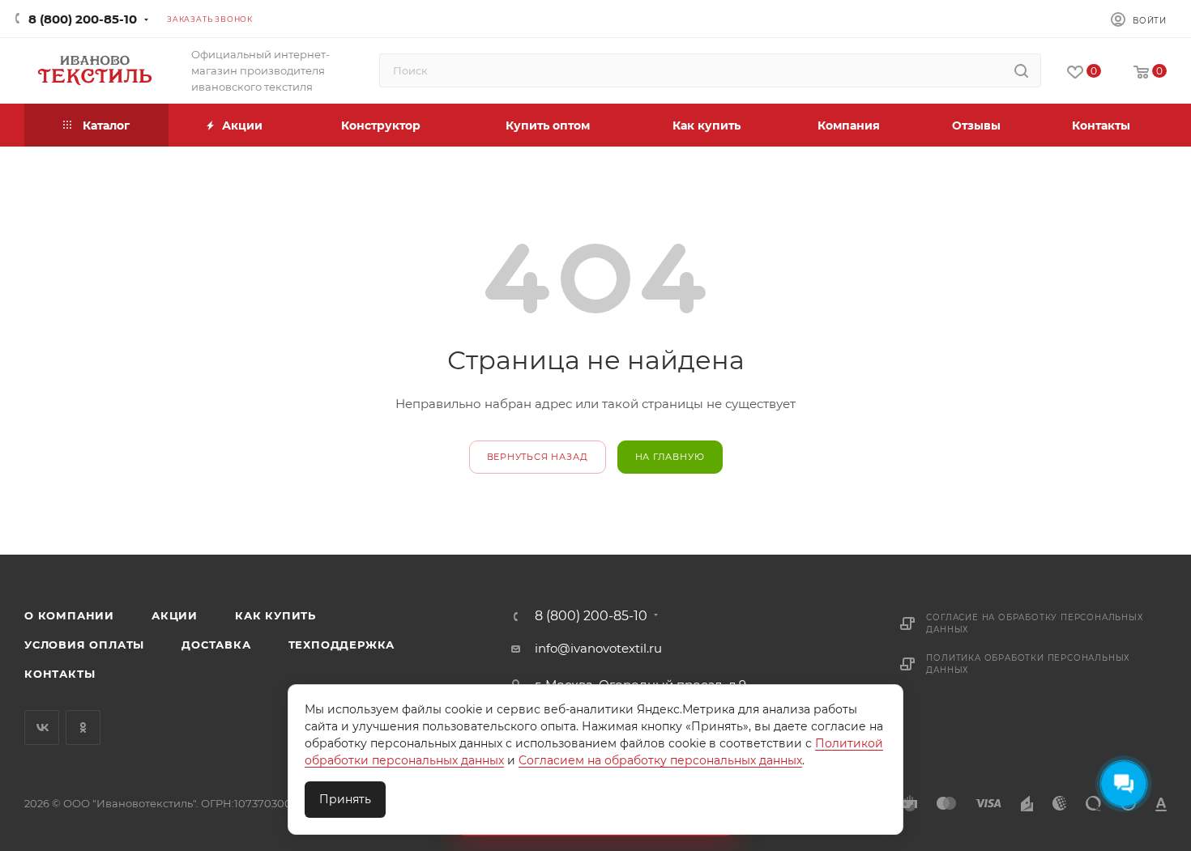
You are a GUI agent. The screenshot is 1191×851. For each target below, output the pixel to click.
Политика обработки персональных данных (1028, 664)
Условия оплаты (84, 644)
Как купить (275, 615)
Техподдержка (341, 644)
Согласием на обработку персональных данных (660, 760)
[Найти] (1021, 70)
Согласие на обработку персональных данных (1034, 623)
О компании (69, 615)
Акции (175, 615)
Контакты (59, 673)
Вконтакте (41, 727)
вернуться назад (537, 456)
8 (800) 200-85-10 (82, 19)
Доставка (215, 644)
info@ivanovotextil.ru (598, 648)
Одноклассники (83, 727)
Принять (345, 799)
